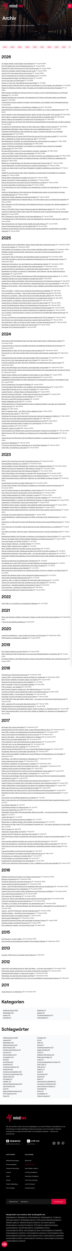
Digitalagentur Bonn (42, 1228)
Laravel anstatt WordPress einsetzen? (14, 884)
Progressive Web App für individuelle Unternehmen (19, 751)
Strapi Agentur (11, 1225)
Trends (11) (40, 1045)
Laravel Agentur (12, 1228)
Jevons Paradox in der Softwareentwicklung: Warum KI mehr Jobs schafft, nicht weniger (31, 114)
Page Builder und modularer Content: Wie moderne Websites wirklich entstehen (28, 249)
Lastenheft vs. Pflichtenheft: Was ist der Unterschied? (19, 502)
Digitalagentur (11, 1217)
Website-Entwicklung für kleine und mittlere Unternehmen (21, 877)
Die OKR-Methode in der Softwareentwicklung (17, 66)
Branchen (28, 1160)
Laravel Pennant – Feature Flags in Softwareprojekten (20, 392)
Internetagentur (34, 1217)
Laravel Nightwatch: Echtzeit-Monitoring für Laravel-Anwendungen (24, 165)
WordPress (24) (8, 1062)
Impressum (24, 1202)
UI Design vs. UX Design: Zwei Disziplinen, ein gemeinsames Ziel (22, 903)
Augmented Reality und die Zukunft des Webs (17, 851)
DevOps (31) (7, 1052)
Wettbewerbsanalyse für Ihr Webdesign (15, 889)
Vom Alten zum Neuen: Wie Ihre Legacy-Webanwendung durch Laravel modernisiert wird (31, 531)
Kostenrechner (30, 1188)
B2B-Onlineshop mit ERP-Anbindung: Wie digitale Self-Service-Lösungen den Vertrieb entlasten (34, 204)
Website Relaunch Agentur (30, 1222)
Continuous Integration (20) (12, 1072)
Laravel (8, 1172)
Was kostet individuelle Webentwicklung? (15, 578)
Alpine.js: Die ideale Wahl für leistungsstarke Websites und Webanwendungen (27, 539)
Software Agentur (13, 1220)
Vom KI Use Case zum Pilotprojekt (13, 80)
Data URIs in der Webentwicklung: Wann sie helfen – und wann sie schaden (27, 968)
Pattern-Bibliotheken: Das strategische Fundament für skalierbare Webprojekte (28, 785)
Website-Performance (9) (45, 1055)
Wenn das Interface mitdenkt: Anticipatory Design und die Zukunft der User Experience (31, 617)
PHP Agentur (39, 1225)
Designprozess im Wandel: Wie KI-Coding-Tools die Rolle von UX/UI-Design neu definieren (32, 85)
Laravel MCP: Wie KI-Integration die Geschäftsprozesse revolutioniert (25, 257)
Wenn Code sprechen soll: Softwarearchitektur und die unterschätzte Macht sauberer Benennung (35, 800)
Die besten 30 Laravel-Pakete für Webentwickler (18, 514)
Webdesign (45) (8, 1013)
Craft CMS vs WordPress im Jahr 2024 (14, 448)
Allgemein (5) (41, 1010)
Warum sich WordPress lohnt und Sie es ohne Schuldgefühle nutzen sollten (27, 771)
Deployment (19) (8, 1076)
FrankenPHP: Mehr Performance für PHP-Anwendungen (20, 68)
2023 (27, 47)
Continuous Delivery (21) (11, 1067)
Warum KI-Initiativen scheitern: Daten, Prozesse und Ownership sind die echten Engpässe (32, 88)
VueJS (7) (40, 1072)
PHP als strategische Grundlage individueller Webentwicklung (22, 853)
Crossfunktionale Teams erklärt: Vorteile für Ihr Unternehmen (21, 423)
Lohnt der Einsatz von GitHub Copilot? (15, 541)
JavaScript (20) (8, 1069)
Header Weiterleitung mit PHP (11, 401)
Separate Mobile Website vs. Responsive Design (18, 973)
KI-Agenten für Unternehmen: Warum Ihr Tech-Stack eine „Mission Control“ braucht (29, 127)
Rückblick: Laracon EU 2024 (11, 428)
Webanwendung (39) (10, 1045)
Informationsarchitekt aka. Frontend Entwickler (17, 590)
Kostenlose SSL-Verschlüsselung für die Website (18, 861)
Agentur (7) (41, 1069)
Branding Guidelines (31, 1176)
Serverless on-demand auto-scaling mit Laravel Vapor (20, 325)
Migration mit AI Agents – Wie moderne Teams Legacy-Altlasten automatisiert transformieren (33, 286)
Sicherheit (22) (8, 1064)
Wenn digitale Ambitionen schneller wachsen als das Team (21, 548)
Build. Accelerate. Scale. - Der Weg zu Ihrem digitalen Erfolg (22, 411)
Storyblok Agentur (48, 1222)
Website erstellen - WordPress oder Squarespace (18, 913)
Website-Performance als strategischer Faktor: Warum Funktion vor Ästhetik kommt (29, 709)
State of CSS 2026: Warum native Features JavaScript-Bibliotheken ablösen (27, 209)
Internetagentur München (16, 1235)
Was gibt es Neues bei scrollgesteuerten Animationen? (20, 561)
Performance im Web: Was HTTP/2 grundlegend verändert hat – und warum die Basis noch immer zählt (36, 824)
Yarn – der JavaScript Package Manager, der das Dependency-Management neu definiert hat (33, 906)
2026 (5, 47)
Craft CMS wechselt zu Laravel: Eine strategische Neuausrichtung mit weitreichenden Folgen (33, 259)
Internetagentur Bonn (32, 1230)
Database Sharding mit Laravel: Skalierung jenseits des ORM (22, 279)
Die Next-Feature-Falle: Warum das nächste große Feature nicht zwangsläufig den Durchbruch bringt (36, 370)
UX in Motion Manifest (9, 805)
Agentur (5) (41, 1013)
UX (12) (39, 1040)
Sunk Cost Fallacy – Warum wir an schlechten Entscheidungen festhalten (26, 291)
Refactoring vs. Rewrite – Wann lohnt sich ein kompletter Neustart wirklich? (27, 296)
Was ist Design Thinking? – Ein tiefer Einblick (16, 544)
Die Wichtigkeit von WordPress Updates (15, 858)
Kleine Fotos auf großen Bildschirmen (14, 739)
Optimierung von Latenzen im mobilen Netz (16, 856)
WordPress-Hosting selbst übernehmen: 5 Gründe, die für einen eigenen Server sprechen (31, 510)
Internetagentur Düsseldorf (51, 1230)
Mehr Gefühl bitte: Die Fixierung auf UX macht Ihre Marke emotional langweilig (28, 790)
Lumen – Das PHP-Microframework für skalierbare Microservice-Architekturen (28, 886)
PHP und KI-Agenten (8, 247)
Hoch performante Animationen (12, 894)
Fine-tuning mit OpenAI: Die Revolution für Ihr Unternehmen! (22, 493)
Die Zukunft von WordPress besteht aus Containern (19, 798)
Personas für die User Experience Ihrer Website (17, 682)
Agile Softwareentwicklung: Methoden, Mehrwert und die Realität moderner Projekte (30, 478)
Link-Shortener (30, 1184)
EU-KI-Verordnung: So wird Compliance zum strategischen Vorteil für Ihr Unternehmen (30, 187)
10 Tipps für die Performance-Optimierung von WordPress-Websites (24, 445)
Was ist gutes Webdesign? (10, 918)
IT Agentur (57, 1217)
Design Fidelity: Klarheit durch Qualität (14, 546)
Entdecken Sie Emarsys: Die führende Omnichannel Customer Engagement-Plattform (30, 416)
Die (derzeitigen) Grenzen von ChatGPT (15, 464)
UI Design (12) (41, 1038)
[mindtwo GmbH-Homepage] (11, 6)
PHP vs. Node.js (7, 829)
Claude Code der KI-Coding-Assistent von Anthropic (19, 180)
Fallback (4, 409)
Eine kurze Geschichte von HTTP (12, 810)
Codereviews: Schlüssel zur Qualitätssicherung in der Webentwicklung (25, 476)
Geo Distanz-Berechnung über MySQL (15, 651)
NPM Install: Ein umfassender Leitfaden (15, 638)
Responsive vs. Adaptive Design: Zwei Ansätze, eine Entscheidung (24, 822)
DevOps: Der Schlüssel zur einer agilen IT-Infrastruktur (20, 773)
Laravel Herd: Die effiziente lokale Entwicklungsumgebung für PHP (24, 421)
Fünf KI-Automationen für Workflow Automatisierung (19, 76)
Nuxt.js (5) (40, 1091)
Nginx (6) (40, 1079)
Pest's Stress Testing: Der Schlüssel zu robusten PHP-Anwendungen (24, 473)
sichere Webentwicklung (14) (12, 1084)
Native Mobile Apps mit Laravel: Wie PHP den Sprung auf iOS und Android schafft (29, 136)
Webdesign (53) (8, 1042)
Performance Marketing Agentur (48, 1220)
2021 (42, 47)
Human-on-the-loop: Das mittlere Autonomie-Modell (19, 83)
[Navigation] (70, 6)
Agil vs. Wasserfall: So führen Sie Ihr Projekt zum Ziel (19, 139)
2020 (49, 47)
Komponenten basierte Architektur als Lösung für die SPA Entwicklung (25, 841)
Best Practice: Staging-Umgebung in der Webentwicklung (21, 689)
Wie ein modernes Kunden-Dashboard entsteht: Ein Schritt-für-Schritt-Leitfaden (29, 551)
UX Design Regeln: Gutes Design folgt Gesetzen (18, 63)
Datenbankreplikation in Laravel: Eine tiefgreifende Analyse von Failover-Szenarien (29, 500)
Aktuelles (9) (7, 1018)
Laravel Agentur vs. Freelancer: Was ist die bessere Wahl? (21, 300)
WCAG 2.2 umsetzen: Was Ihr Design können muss (18, 71)
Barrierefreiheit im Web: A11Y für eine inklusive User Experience (22, 350)
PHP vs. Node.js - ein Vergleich (12, 687)
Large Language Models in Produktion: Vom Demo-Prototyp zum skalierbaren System (30, 156)
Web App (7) (41, 1067)
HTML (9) (40, 1052)
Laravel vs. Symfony (8, 426)
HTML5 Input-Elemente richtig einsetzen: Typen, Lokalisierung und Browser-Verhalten (30, 863)
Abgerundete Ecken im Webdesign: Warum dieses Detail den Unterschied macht (29, 245)
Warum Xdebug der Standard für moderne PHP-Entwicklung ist (23, 119)
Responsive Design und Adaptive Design (15, 915)
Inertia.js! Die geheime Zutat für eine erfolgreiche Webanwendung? (24, 575)
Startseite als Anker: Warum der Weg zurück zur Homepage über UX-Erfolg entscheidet (31, 793)
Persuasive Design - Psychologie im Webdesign (17, 694)
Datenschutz (13, 1202)
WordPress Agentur (26, 1228)
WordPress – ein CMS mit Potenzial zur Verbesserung (19, 759)
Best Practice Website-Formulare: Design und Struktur (20, 680)
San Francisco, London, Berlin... (12, 939)
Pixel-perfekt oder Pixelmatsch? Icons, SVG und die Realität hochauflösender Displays (30, 978)
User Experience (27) (10, 1055)
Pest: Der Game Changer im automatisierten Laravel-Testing (22, 490)
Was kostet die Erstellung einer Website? (15, 568)
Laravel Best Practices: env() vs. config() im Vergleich (19, 389)
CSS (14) (6, 1089)
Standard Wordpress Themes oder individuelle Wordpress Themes (24, 920)
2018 (63, 47)
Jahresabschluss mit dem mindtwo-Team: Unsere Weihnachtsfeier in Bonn (26, 730)
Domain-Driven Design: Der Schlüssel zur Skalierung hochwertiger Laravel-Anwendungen (31, 485)
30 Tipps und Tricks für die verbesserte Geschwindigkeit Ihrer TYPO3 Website (27, 317)
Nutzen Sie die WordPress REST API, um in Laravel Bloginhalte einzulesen (26, 749)
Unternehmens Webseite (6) (46, 1081)
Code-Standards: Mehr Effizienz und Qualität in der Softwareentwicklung (26, 387)
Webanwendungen (12, 1160)
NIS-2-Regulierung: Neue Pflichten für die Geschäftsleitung (21, 216)
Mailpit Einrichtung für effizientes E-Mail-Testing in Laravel (21, 468)
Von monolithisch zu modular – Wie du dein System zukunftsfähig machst (26, 293)
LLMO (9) (40, 1059)
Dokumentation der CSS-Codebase (14, 747)
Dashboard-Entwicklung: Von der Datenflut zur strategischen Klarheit (25, 264)
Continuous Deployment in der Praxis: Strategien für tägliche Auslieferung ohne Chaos (30, 168)
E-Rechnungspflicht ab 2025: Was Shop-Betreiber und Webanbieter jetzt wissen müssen (31, 363)
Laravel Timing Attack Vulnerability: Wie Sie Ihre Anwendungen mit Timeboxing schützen (31, 281)
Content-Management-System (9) (48, 1062)
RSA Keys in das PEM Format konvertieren (16, 399)
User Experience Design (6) (46, 1086)
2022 (35, 47)
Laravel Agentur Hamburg (33, 1238)
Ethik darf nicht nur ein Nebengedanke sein (16, 744)
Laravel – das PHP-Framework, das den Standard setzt (20, 911)
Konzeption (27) (8, 1057)
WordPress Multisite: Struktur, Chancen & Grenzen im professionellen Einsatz (27, 298)
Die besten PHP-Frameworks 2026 (13, 327)
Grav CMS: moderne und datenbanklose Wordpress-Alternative (23, 732)
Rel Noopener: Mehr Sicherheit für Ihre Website (17, 397)
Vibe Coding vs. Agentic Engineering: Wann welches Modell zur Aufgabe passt (28, 117)
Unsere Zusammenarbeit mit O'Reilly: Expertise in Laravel (20, 495)
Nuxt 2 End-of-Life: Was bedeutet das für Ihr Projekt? (20, 360)
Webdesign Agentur (28, 1220)
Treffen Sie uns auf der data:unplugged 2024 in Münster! (20, 418)
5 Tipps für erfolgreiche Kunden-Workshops (16, 901)
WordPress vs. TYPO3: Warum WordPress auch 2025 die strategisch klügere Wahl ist (30, 276)
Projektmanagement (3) (45, 1015)
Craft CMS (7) (41, 1064)
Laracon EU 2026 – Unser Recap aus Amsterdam (18, 153)
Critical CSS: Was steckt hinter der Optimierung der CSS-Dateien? (24, 582)
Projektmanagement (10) (45, 1047)
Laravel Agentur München (53, 1238)
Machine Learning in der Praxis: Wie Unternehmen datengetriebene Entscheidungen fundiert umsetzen (36, 122)
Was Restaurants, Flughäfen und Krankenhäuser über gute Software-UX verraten (29, 141)
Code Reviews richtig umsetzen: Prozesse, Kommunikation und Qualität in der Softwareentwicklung (35, 102)
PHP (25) (6, 1059)
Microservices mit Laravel (10, 414)
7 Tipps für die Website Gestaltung (13, 622)
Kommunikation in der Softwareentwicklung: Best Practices (21, 742)
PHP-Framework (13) (10, 1093)
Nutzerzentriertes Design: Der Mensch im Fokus (17, 78)
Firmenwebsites (11, 1164)
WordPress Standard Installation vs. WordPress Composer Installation (25, 497)
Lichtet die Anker (7, 817)
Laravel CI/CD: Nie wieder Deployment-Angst (17, 73)
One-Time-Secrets (31, 1180)
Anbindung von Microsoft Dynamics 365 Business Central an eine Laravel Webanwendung (32, 522)
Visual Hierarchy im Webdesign (12, 992)
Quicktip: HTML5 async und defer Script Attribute (18, 955)
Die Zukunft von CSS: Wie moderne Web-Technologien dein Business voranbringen (29, 353)
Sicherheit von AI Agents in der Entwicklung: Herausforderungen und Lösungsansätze (30, 283)
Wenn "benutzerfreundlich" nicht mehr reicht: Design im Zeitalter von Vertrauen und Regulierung (34, 711)
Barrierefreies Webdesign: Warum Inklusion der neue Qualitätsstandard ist (26, 129)
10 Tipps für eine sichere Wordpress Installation (17, 819)
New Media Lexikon (31, 1168)
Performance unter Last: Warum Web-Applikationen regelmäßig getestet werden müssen (31, 846)
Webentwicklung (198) (10, 1010)
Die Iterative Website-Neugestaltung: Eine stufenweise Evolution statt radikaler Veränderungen (33, 556)
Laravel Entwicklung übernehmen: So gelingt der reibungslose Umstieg (25, 269)
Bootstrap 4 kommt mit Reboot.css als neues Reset (19, 697)
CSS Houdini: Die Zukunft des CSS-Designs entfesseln (20, 471)
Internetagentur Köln (55, 1233)
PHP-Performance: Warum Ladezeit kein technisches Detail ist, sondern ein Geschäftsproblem (33, 836)
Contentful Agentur (25, 1225)
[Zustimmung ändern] (4, 1244)
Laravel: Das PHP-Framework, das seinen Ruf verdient (19, 834)
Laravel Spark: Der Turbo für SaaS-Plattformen (17, 483)
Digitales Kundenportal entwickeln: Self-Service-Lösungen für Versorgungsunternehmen (31, 252)
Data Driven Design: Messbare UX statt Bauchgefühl (19, 197)
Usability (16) (7, 1081)
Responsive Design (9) (44, 1057)
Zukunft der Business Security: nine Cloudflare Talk (18, 226)
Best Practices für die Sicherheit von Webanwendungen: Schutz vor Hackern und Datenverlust (33, 570)
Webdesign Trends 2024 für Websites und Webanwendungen (22, 507)
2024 (20, 47)
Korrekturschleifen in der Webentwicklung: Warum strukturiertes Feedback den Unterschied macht (35, 659)
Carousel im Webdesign (9, 443)
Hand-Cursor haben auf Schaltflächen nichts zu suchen (20, 734)
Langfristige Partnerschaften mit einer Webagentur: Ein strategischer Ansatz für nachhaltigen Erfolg (35, 380)
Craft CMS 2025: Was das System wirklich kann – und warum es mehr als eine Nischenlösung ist (33, 699)
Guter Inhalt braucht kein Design (12, 761)
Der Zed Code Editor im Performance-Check (17, 185)
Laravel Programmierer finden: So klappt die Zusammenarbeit (22, 266)
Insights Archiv (30, 1164)
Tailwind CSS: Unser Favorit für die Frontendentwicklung (20, 461)
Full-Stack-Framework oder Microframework (16, 881)
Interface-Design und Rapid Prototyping (15, 923)
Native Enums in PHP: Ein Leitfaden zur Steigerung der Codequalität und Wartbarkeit (30, 433)
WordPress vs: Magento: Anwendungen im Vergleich (19, 764)
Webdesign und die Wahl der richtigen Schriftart (18, 976)
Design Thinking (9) (43, 1050)
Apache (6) (41, 1076)
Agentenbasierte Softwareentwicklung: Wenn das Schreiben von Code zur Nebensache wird (33, 110)
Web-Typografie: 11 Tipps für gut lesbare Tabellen (18, 684)
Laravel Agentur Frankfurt (15, 1241)
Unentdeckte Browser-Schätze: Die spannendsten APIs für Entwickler (25, 358)
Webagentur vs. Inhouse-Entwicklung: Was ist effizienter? (21, 377)
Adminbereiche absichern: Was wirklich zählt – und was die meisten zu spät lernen (29, 553)
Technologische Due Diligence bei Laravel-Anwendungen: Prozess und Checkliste (29, 431)
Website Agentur (12, 1222)
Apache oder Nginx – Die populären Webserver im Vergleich (22, 737)
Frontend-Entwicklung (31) (12, 1050)
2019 (56, 47)
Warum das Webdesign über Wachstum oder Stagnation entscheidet (25, 367)
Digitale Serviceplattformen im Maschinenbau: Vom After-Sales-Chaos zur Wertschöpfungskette (34, 199)
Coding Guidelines (31, 1172)
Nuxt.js (8, 1180)
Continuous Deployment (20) (12, 1074)
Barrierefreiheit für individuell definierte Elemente (18, 706)
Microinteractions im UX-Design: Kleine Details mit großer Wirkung (24, 224)
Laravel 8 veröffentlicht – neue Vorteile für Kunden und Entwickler (24, 635)
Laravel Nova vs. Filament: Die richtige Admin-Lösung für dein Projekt (25, 303)
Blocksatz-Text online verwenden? (13, 727)
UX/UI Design (10, 1188)
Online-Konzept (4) (43, 1096)
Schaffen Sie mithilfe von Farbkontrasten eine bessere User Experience (25, 781)
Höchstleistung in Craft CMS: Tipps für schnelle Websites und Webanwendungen (29, 563)
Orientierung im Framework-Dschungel (14, 675)
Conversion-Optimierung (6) (46, 1084)
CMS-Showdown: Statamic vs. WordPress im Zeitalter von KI (22, 107)
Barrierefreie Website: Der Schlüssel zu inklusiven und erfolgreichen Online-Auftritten (30, 536)
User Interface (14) (9, 1086)
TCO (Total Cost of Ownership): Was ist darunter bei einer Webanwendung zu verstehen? (31, 527)
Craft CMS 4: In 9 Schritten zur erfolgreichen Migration (20, 603)
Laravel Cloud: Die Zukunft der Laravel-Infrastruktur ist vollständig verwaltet (27, 310)
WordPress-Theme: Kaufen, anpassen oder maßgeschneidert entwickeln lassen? (28, 505)
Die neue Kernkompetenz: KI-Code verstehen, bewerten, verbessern (24, 151)
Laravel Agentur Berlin (14, 1238)
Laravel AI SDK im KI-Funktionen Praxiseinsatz (17, 144)
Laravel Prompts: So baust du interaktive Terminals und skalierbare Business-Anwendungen (32, 346)
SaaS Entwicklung (51, 1225)
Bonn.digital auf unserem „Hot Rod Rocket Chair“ (18, 925)
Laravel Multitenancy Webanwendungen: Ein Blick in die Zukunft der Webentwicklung (30, 517)
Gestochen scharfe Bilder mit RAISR (14, 832)
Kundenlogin (58, 1202)
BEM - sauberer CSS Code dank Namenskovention (19, 704)
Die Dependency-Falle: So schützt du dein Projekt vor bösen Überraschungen (28, 322)
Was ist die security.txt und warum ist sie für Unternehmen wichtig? (24, 182)
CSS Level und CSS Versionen (12, 896)
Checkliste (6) (41, 1089)
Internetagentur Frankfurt (16, 1233)
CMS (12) (40, 1042)
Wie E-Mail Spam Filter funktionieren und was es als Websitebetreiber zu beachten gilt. (31, 654)
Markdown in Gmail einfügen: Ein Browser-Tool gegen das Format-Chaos (26, 163)
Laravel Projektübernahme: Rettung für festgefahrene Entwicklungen (25, 305)
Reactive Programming (9, 879)
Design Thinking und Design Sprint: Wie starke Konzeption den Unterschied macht (29, 783)
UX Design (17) (7, 1079)
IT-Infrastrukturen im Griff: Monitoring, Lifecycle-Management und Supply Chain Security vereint (34, 219)
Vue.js (8, 1176)
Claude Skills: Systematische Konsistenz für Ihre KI (18, 178)
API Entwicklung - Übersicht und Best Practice (17, 587)
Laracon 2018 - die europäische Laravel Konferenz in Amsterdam (23, 677)
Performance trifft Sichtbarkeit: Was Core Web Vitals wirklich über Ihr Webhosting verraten (32, 341)
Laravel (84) (7, 1040)
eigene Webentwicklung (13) (12, 1091)
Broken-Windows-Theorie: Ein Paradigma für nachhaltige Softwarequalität (27, 308)
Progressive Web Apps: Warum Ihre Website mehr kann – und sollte (24, 766)
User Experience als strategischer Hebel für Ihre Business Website (23, 941)
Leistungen (10, 1154)
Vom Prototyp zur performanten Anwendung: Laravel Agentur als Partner (26, 320)
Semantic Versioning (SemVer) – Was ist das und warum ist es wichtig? (25, 394)
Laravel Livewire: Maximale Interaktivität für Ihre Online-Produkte (23, 565)
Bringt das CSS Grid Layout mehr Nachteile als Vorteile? (20, 788)
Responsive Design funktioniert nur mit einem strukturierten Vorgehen (25, 971)
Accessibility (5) (42, 1093)
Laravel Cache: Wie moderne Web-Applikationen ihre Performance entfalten (27, 891)
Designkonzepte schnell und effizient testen (16, 768)
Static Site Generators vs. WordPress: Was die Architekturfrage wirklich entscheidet (29, 844)
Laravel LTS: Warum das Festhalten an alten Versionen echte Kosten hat (26, 898)
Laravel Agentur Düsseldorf (53, 1235)
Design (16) (6, 1015)
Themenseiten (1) (42, 1018)
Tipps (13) (6, 1096)
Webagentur (22, 1217)
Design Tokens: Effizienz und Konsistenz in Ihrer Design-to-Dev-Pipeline (26, 375)
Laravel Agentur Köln (34, 1235)
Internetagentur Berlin (14, 1230)
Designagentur (46, 1217)
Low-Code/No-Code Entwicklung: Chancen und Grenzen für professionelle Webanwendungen (34, 312)
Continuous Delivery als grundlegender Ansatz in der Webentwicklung (25, 692)
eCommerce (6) (42, 1074)
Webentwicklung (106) (10, 1038)
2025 (12, 47)
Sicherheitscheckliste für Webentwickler (15, 807)
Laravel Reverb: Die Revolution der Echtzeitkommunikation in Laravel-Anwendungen (30, 438)
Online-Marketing (12, 1184)
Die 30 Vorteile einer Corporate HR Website (16, 384)
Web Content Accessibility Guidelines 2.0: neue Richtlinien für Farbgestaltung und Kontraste (32, 754)
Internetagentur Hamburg (36, 1233)
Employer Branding (12, 1168)
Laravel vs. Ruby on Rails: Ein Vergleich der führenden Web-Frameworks (25, 580)
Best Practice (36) (9, 1047)
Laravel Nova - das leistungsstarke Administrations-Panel (21, 585)
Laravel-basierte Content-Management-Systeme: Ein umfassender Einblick (27, 466)
